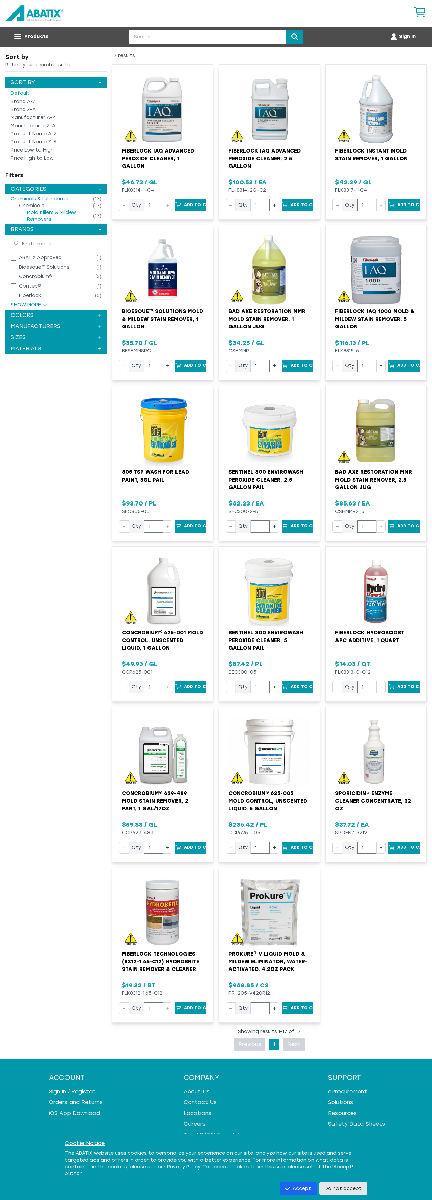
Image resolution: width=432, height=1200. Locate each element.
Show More (26, 305)
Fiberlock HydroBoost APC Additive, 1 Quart (369, 637)
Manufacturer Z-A (33, 126)
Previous (249, 1044)
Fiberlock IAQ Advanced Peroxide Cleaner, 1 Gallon (158, 158)
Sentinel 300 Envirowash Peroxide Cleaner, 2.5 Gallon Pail (265, 479)
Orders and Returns (76, 1102)
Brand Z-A (23, 109)
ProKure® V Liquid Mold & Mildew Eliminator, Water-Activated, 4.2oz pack (267, 961)
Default (20, 93)
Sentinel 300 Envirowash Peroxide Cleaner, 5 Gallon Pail (265, 640)
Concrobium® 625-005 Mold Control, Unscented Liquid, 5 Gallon (267, 801)
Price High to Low (32, 158)
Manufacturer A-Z (33, 117)
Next (294, 1044)
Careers (195, 1124)
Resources (342, 1113)
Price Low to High (32, 150)
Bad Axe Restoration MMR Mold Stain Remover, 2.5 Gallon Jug (373, 479)
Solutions (340, 1102)
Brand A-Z (23, 101)
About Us (197, 1091)
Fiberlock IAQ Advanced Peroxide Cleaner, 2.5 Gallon (264, 158)
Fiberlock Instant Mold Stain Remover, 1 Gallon (371, 155)
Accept (302, 1188)
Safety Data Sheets (356, 1124)
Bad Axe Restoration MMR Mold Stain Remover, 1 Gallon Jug (266, 319)
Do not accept (343, 1188)
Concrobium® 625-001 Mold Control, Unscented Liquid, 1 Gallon (162, 640)
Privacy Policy (183, 1167)
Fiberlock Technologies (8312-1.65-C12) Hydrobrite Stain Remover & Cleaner (160, 961)
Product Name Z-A (34, 142)
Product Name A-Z (34, 134)
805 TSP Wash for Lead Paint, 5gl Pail (155, 476)
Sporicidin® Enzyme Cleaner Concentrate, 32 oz (373, 801)
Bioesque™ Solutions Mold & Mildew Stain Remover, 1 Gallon (162, 319)
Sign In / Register (71, 1091)
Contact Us (200, 1102)
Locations (197, 1113)
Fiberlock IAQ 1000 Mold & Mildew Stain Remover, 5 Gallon (374, 319)
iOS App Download (74, 1113)
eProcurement (347, 1091)
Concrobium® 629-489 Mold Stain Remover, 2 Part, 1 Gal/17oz (155, 801)
